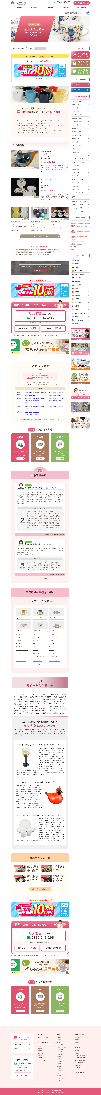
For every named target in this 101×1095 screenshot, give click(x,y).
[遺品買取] (80, 378)
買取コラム (77, 1037)
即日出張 (40, 1055)
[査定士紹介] (80, 334)
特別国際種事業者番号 (80, 1057)
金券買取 (59, 1075)
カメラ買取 (59, 1051)
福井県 (37, 398)
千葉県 (50, 395)
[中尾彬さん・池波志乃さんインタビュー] (80, 393)
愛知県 (26, 403)
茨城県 (50, 392)
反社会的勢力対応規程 (80, 1060)
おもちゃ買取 (60, 1054)
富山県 (30, 398)
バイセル (77, 1075)
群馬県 (58, 392)
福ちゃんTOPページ (43, 1037)
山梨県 (26, 400)
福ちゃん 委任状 (78, 1065)
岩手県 (34, 392)
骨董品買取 (59, 1061)
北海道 (26, 392)
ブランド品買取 (60, 1044)
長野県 (30, 400)
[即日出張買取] (80, 364)
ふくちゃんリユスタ (79, 1067)
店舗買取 (40, 1050)
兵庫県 (50, 398)
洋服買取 (59, 1042)
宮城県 (37, 392)
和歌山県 (55, 400)
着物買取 (59, 1037)
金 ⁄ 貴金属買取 (60, 1066)
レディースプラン (42, 1053)
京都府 (54, 398)
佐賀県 (37, 412)
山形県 (30, 395)
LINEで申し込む (42, 1060)
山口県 (26, 408)
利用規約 (77, 1053)
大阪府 (61, 398)
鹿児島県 (35, 414)
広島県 (37, 406)
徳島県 (50, 406)
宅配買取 (40, 1048)
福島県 (34, 395)
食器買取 (59, 1039)
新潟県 (26, 398)
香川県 (54, 406)
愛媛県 (58, 406)
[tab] (42, 975)
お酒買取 (59, 1063)
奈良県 (50, 400)
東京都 (54, 395)
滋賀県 (58, 398)
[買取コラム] (80, 422)
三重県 (59, 400)
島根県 (26, 406)
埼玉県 (61, 392)
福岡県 (26, 412)
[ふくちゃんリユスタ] (80, 408)
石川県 (34, 398)
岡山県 (34, 406)
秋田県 (26, 395)
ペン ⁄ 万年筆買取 (61, 1078)
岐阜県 (34, 400)
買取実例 (77, 1039)
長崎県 (30, 412)
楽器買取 (59, 1056)
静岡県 (37, 400)
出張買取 (40, 1046)
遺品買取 (40, 1057)
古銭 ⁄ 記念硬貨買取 (61, 1047)
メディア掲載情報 (79, 1062)
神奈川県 (59, 395)
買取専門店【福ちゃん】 (50, 1092)
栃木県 (54, 392)
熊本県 (26, 414)
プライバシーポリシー (80, 1055)
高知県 (61, 406)
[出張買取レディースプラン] (80, 349)
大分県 (34, 412)
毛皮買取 (59, 1070)
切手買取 (59, 1059)
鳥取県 (30, 406)
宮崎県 (30, 414)
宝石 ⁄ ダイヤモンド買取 (62, 1073)
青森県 (30, 392)
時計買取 (59, 1068)
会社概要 (77, 1050)
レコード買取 (60, 1049)
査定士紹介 (77, 1042)
